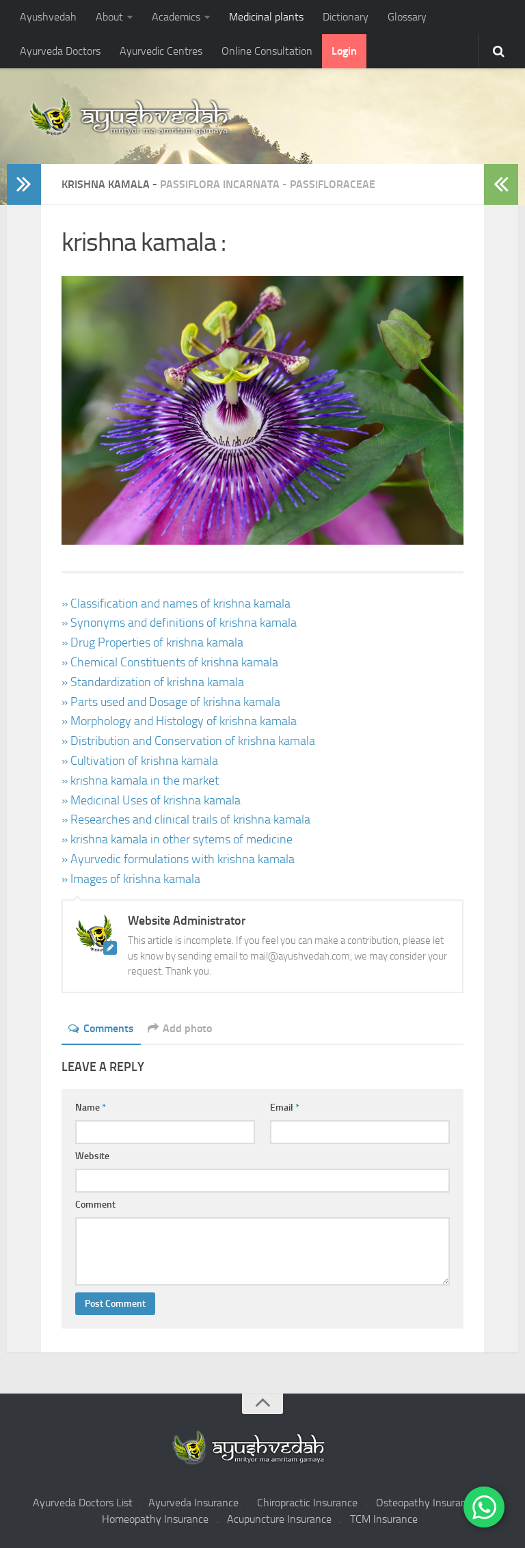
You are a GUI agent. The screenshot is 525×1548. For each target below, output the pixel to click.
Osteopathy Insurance (426, 1502)
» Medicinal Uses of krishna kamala (151, 800)
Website (92, 1156)
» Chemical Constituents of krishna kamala (170, 662)
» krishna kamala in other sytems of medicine (177, 839)
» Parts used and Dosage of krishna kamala (171, 701)
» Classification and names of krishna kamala (176, 603)
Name (90, 1107)
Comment (95, 1204)
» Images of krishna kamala (131, 878)
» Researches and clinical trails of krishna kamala (186, 819)
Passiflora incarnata (220, 184)
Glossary (407, 16)
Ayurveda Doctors (60, 50)
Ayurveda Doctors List (83, 1502)
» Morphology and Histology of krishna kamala (179, 721)
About (109, 16)
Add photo (187, 1028)
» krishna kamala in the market (140, 780)
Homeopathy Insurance (155, 1518)
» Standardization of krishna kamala (153, 682)
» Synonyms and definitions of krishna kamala (179, 622)
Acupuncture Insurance (279, 1518)
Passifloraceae (332, 184)
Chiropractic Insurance (307, 1502)
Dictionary (345, 16)
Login (344, 50)
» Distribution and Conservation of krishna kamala (188, 740)
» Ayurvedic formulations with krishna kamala (178, 859)
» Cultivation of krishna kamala (140, 760)
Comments (108, 1028)
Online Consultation (266, 50)
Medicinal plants (266, 16)
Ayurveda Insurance (193, 1502)
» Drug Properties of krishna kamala (152, 642)
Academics (176, 16)
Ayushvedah (48, 16)
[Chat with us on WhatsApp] (483, 1506)
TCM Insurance (384, 1518)
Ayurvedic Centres (161, 50)
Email (284, 1107)
